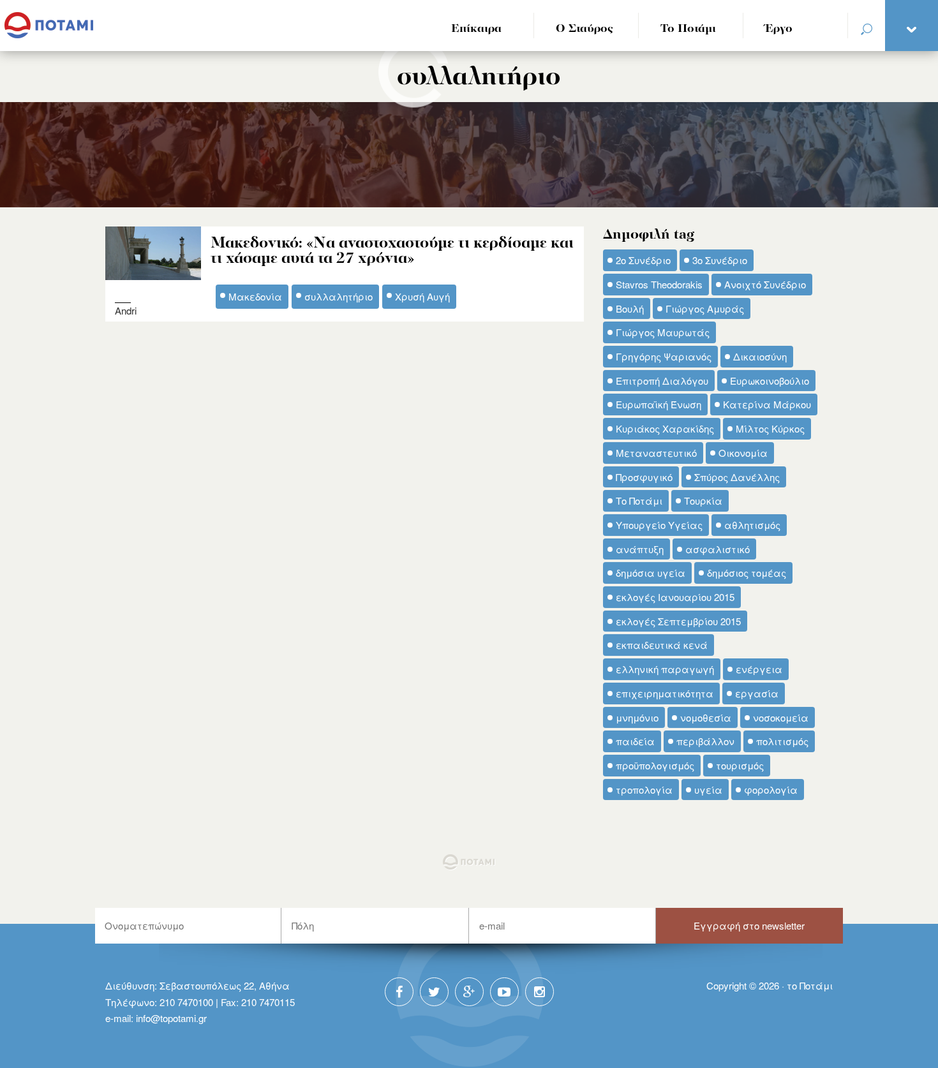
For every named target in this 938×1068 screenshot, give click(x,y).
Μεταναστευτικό (656, 452)
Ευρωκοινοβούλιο (769, 380)
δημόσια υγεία (650, 572)
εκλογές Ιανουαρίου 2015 (675, 597)
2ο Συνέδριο (643, 260)
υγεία (708, 789)
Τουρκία (703, 500)
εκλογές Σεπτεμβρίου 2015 (678, 621)
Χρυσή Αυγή (422, 296)
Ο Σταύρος (584, 29)
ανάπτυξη (640, 549)
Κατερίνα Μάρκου (767, 404)
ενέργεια (759, 669)
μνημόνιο (637, 717)
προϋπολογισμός (655, 765)
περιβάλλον (705, 741)
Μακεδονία (255, 296)
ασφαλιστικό (717, 549)
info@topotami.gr (171, 1018)
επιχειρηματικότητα (664, 693)
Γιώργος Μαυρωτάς (663, 332)
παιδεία (635, 741)
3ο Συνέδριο (719, 260)
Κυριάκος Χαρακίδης (665, 428)
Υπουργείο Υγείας (659, 524)
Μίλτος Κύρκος (770, 428)
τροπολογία (644, 789)
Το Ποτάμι (688, 29)
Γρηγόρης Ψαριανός (663, 356)
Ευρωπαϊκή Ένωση (658, 404)
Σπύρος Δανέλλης (737, 477)
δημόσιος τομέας (746, 572)
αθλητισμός (752, 524)
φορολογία (771, 789)
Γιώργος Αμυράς (705, 308)
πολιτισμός (782, 741)
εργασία (756, 693)
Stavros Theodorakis (659, 284)
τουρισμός (740, 765)
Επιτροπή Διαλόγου (662, 380)
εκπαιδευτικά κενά (662, 644)
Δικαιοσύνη (760, 356)
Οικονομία (743, 452)
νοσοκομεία (780, 717)
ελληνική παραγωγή (665, 669)
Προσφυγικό (644, 477)
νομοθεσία (705, 717)
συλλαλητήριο (338, 296)
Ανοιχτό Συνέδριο (765, 284)
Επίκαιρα (476, 29)
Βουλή (630, 308)
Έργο (779, 29)
